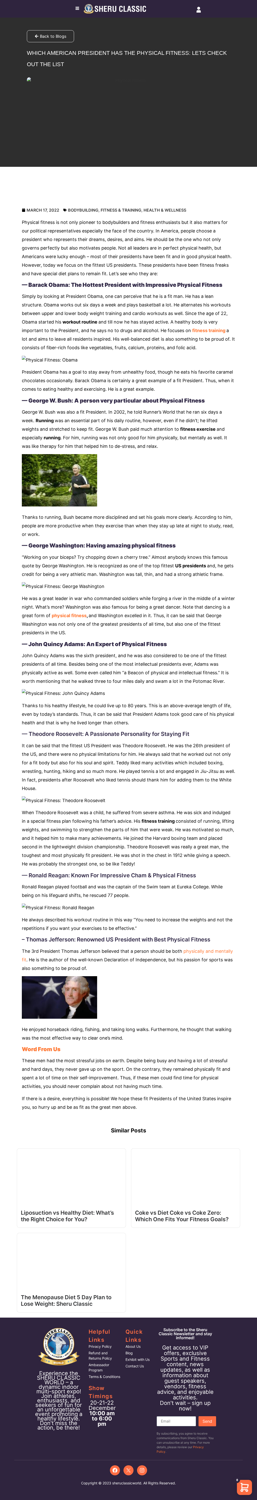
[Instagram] (142, 1470)
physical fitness (69, 615)
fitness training (208, 330)
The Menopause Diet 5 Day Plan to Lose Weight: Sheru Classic (66, 1300)
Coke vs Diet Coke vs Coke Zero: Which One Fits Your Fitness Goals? (182, 1215)
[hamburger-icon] (77, 9)
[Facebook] (115, 1470)
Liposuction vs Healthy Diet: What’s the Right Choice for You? (67, 1215)
